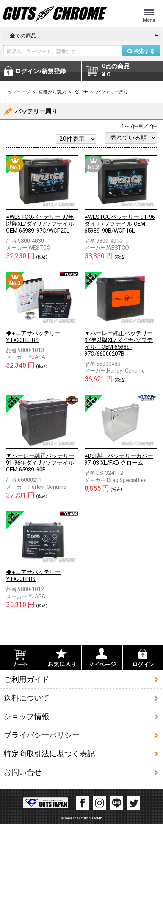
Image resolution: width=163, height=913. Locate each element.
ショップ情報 (26, 716)
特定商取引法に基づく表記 (49, 753)
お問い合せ (23, 771)
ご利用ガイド (26, 679)
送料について (26, 697)
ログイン (40, 71)
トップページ (16, 92)
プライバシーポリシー (42, 734)
